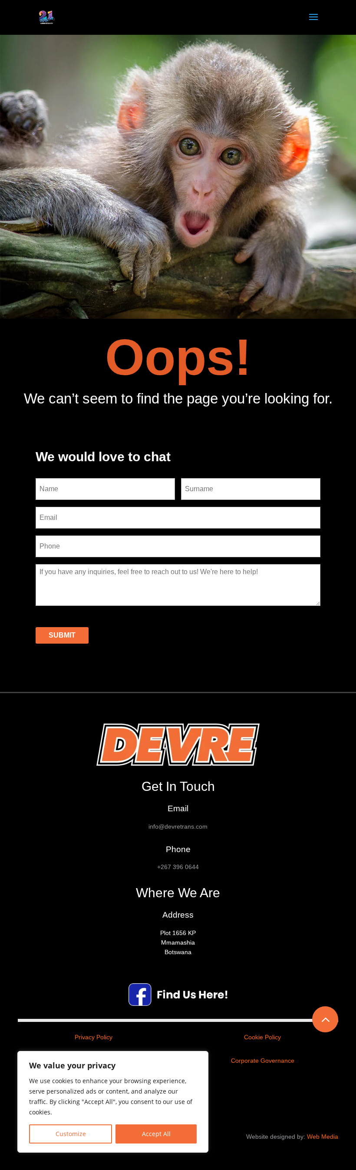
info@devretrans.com (178, 826)
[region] (112, 1102)
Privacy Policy (93, 1037)
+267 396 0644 (178, 866)
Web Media (322, 1136)
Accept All (156, 1134)
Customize (71, 1134)
